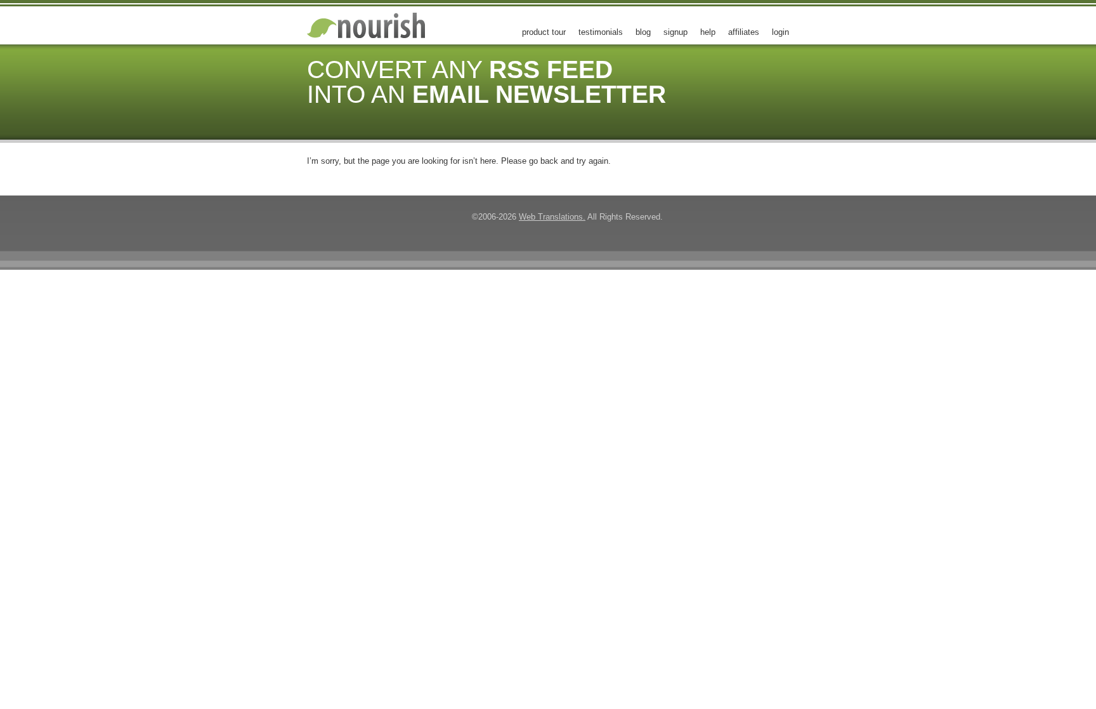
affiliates (743, 32)
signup (675, 32)
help (707, 32)
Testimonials (600, 32)
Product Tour (544, 32)
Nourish (377, 25)
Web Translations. (552, 217)
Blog (643, 32)
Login (780, 32)
